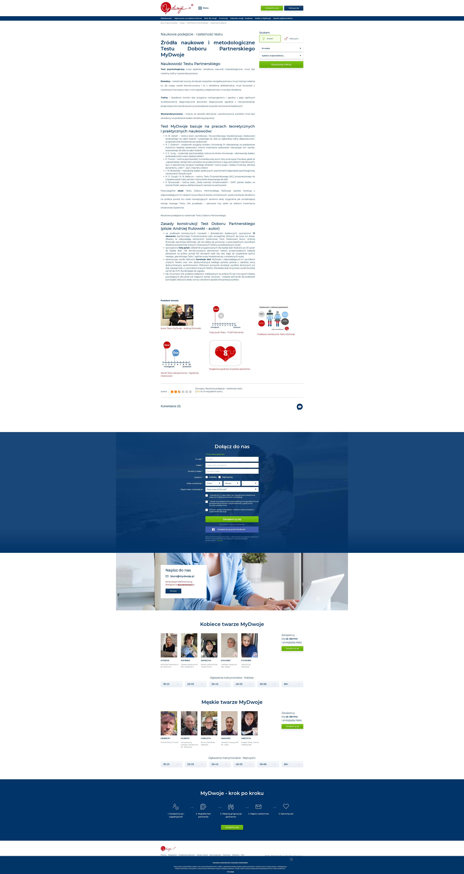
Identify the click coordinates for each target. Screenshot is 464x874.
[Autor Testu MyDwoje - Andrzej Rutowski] (177, 315)
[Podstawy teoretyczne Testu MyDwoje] (273, 318)
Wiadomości (166, 18)
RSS (242, 855)
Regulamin (172, 855)
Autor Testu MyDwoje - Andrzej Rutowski (181, 328)
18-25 (166, 684)
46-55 (239, 684)
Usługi (182, 23)
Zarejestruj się (272, 8)
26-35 (190, 684)
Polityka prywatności (187, 855)
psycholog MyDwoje (186, 242)
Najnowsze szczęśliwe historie (188, 18)
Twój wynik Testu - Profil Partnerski (226, 332)
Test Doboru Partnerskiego (197, 23)
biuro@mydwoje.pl (182, 576)
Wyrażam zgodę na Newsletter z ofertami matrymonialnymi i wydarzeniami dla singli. (231, 510)
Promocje (223, 18)
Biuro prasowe (215, 855)
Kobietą (212, 477)
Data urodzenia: (195, 483)
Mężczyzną (227, 477)
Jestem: (198, 477)
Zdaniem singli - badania (241, 18)
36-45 (214, 684)
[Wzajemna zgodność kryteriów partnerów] (225, 353)
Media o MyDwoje (263, 18)
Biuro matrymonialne (169, 23)
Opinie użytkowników (283, 18)
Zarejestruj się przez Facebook (231, 529)
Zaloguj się (294, 8)
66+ (286, 684)
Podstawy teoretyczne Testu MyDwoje (276, 334)
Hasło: (199, 465)
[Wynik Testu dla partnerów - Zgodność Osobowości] (177, 355)
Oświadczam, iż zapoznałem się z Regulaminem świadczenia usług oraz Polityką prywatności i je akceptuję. (232, 496)
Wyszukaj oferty (281, 64)
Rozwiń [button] (220, 540)
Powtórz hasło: (195, 471)
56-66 (263, 684)
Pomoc (173, 591)
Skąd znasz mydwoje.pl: (192, 489)
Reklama (235, 855)
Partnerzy (226, 855)
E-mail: (199, 459)
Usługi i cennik (202, 855)
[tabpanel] (170, 651)
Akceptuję (230, 872)
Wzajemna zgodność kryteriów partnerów (229, 369)
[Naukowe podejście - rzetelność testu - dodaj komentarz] (299, 407)
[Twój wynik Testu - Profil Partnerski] (225, 317)
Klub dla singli (210, 18)
